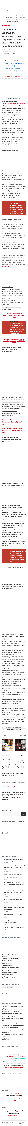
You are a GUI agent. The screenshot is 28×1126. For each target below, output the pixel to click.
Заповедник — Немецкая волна (10, 967)
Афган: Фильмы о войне (8, 974)
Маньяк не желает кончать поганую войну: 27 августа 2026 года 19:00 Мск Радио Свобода (14, 907)
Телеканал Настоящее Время (10, 958)
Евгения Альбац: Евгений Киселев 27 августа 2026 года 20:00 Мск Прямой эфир (14, 892)
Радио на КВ (5, 956)
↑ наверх (9, 424)
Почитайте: (6, 266)
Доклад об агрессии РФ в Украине (13, 103)
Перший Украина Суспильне (9, 972)
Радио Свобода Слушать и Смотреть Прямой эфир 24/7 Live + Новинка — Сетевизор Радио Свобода (12, 1015)
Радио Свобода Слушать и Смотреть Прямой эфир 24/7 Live (12, 430)
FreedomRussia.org (10, 49)
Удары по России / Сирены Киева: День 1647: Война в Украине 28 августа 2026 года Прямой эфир (14, 884)
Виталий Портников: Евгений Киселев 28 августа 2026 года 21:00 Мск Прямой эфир (15, 867)
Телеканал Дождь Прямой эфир (10, 954)
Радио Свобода (20, 15)
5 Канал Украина (6, 962)
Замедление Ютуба (7, 965)
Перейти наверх (21, 1123)
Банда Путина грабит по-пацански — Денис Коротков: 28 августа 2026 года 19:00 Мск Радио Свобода (14, 876)
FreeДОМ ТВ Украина (7, 960)
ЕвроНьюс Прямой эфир (9, 970)
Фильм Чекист (6, 969)
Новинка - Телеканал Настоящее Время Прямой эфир (12, 422)
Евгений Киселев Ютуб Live (9, 977)
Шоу (13, 15)
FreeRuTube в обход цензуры (14, 786)
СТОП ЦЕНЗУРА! (6, 963)
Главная (8, 15)
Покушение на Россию (8, 976)
